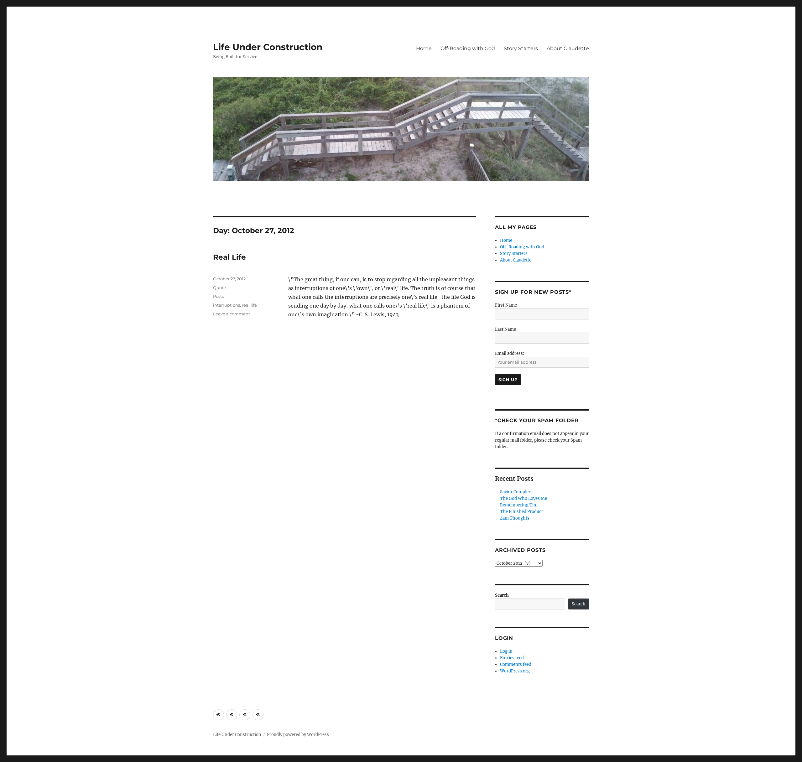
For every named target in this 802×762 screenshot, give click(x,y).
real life (249, 305)
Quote (219, 287)
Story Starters (521, 48)
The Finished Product (521, 511)
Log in (506, 651)
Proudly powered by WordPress (298, 734)
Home (424, 48)
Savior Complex (515, 492)
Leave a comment (231, 313)
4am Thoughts (514, 518)
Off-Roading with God (467, 48)
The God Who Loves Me (523, 498)
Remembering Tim (519, 505)
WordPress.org (515, 671)
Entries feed (512, 658)
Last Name (505, 329)
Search (502, 595)
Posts (218, 296)
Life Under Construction (267, 47)
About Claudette (568, 48)
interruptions (226, 305)
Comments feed (515, 664)
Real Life (229, 257)
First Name (506, 305)
